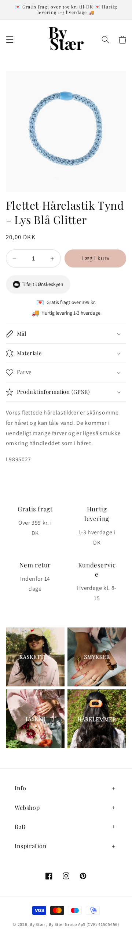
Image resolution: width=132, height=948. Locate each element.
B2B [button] (20, 826)
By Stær (37, 924)
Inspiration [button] (31, 846)
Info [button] (20, 788)
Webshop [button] (27, 807)
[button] (9, 39)
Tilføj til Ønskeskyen (42, 284)
